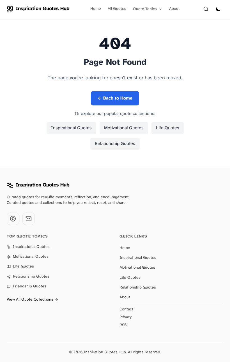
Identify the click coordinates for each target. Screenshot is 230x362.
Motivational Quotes (124, 128)
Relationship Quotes (115, 143)
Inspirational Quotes (71, 128)
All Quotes (117, 9)
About (174, 9)
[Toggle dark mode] (218, 9)
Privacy (125, 317)
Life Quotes (167, 128)
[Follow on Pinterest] (13, 219)
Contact (126, 309)
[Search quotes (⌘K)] (206, 9)
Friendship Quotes (29, 286)
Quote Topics (145, 9)
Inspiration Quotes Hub (42, 185)
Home (95, 9)
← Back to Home (115, 98)
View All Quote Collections (30, 300)
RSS (123, 325)
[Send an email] (28, 219)
